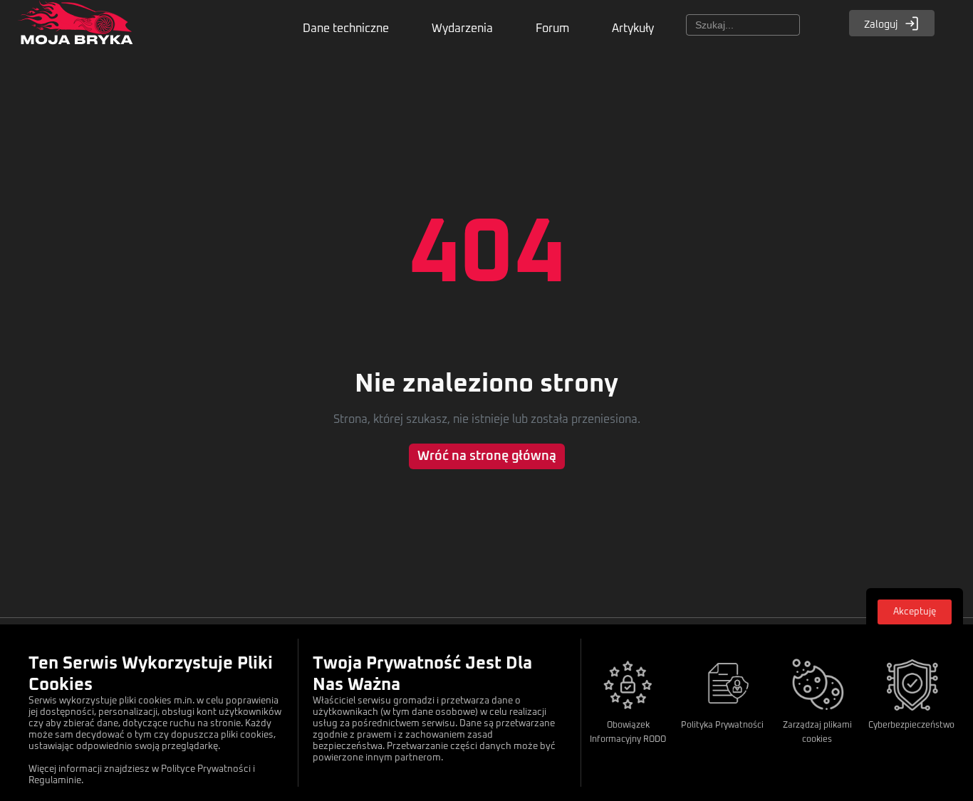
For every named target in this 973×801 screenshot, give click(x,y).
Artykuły (633, 28)
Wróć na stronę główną (486, 456)
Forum (552, 28)
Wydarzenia (462, 28)
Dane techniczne (346, 28)
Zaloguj (882, 25)
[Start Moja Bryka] (74, 30)
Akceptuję (914, 612)
